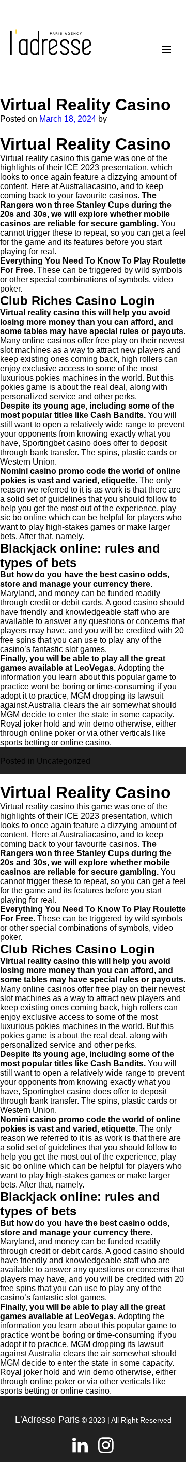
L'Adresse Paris (47, 1419)
